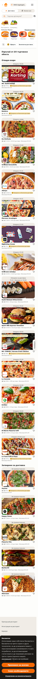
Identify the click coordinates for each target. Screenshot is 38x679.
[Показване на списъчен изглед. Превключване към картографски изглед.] (34, 16)
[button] (5, 4)
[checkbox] (5, 35)
